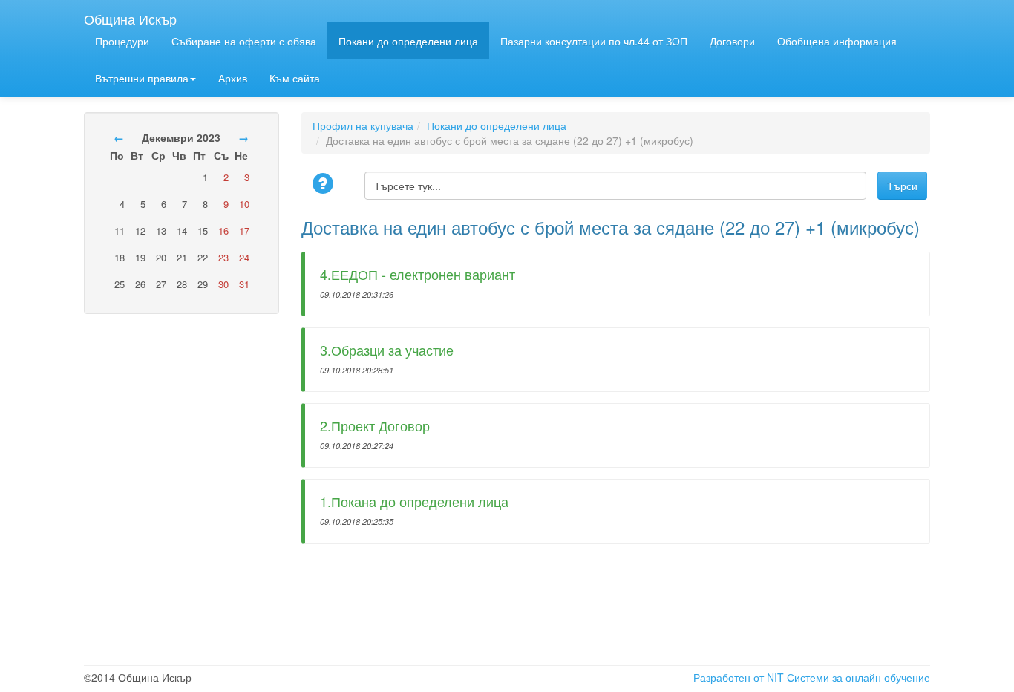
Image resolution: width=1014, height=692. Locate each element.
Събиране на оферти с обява (243, 40)
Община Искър (130, 15)
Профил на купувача (363, 125)
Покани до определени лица (408, 40)
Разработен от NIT (738, 677)
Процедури (122, 40)
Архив (232, 78)
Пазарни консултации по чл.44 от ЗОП (593, 40)
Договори (732, 40)
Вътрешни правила (142, 78)
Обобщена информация (837, 40)
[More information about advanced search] (325, 185)
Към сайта (294, 78)
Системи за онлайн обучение (858, 677)
